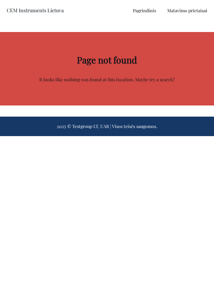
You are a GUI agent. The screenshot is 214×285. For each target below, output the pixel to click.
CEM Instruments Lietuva (35, 10)
